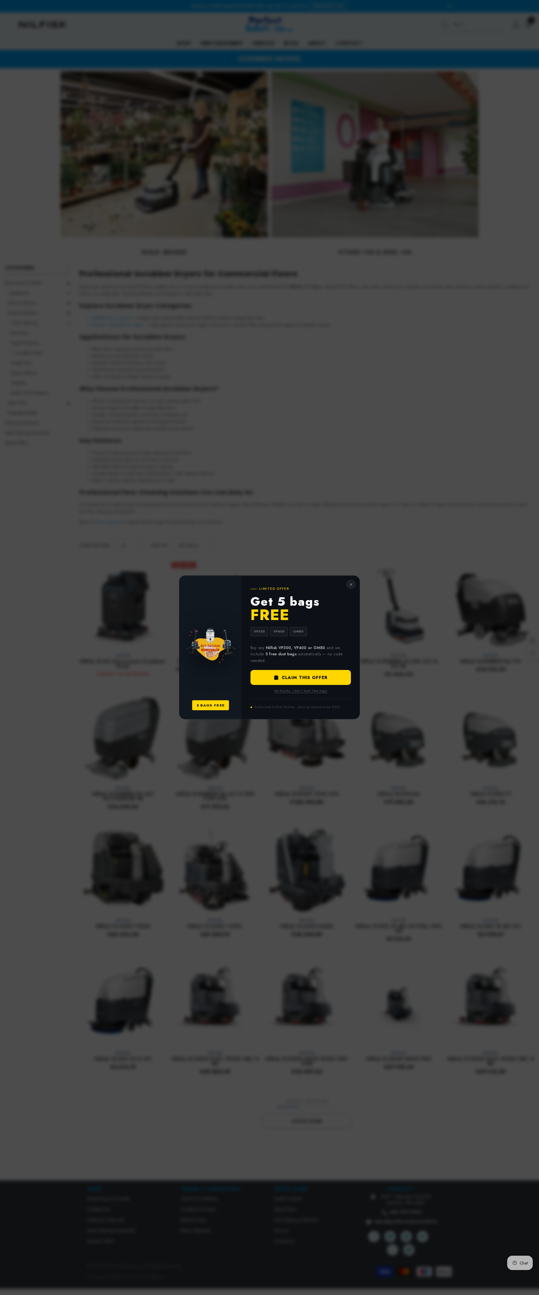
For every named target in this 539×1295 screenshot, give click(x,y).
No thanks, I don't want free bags (301, 690)
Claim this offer (305, 678)
